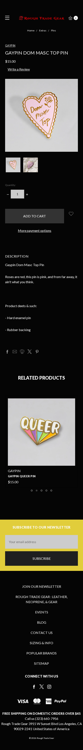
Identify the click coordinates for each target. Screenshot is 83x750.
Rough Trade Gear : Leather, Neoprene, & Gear (41, 599)
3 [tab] (41, 490)
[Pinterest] (37, 351)
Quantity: (10, 185)
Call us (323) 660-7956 (41, 718)
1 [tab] (32, 490)
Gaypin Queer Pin (22, 476)
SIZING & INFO (41, 643)
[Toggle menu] (6, 18)
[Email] (15, 351)
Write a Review (19, 69)
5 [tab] (51, 490)
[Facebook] (7, 351)
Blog (41, 622)
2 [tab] (36, 490)
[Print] (22, 351)
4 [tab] (46, 490)
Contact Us (42, 633)
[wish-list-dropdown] (71, 213)
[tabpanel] (41, 441)
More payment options (34, 230)
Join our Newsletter (41, 586)
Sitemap (41, 663)
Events (41, 612)
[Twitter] (29, 351)
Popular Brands (41, 653)
